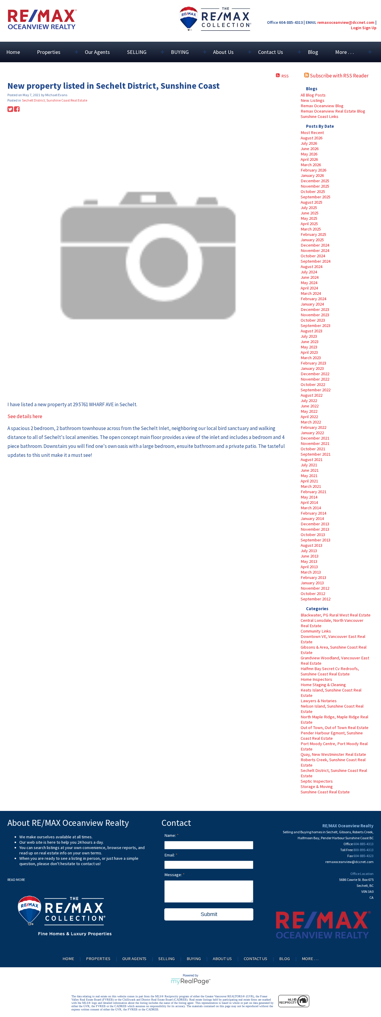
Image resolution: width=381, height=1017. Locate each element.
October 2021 (313, 448)
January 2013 (312, 582)
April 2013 (309, 566)
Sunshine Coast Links (319, 116)
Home (13, 52)
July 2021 (309, 465)
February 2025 (313, 234)
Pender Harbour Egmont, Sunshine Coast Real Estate (332, 735)
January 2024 (312, 304)
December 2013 (315, 524)
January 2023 (312, 368)
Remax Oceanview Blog (322, 105)
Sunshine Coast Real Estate (325, 792)
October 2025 (313, 191)
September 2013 (315, 540)
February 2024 (313, 298)
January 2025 (312, 239)
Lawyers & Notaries (319, 700)
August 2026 (311, 138)
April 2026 (309, 159)
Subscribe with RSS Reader (338, 75)
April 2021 (309, 481)
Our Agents (97, 52)
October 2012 (313, 593)
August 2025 (311, 202)
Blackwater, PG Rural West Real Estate (336, 615)
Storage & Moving (317, 786)
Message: (173, 874)
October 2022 (313, 384)
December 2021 (315, 438)
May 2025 (309, 218)
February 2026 (313, 170)
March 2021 (311, 486)
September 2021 (315, 454)
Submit (209, 914)
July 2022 (309, 400)
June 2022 (309, 406)
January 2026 (312, 175)
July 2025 (309, 207)
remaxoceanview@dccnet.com (345, 22)
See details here (24, 416)
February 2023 (313, 363)
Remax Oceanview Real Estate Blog (333, 111)
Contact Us (255, 958)
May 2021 (309, 475)
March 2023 (311, 357)
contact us (90, 863)
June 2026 (309, 148)
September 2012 (315, 599)
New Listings (312, 100)
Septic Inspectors (317, 781)
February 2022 (313, 427)
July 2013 (309, 550)
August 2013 (311, 545)
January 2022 (312, 432)
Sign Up (369, 27)
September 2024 (315, 261)
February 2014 (313, 513)
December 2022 (315, 373)
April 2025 (309, 223)
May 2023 (309, 347)
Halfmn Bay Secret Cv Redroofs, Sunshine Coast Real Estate (330, 671)
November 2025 (315, 186)
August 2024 (311, 266)
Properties (98, 958)
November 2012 (315, 588)
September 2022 (315, 390)
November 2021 (315, 443)
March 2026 (311, 164)
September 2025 (315, 197)
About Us (222, 958)
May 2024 (309, 282)
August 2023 (311, 331)
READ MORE (16, 879)
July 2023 (309, 336)
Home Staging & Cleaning (323, 684)
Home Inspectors (316, 679)
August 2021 (311, 459)
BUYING (194, 958)
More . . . (310, 958)
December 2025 (315, 180)
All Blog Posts (313, 95)
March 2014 (311, 507)
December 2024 (315, 245)
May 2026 (309, 154)
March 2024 (311, 293)
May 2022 (309, 411)
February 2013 (313, 577)
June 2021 (309, 470)
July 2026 (309, 143)
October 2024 (313, 255)
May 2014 (309, 497)
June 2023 (309, 341)
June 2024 (309, 277)
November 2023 (315, 314)
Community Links (316, 631)
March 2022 (311, 422)
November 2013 (315, 529)
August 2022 (311, 395)
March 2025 (311, 229)
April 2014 (309, 502)
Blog (313, 52)
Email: (170, 855)
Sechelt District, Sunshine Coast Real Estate (54, 100)
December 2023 (315, 309)
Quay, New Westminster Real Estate (333, 754)
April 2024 (309, 288)
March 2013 (311, 572)
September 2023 (315, 325)
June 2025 (309, 213)
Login (356, 27)
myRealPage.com (191, 981)
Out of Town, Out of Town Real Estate (334, 727)
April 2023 (309, 352)
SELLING (166, 958)
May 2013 (309, 561)
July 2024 (309, 272)
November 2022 (315, 379)
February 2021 (313, 491)
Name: (170, 835)
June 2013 (309, 556)
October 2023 (313, 320)
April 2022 (309, 416)
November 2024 (315, 250)
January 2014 (312, 518)
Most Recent (312, 132)
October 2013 (313, 534)
